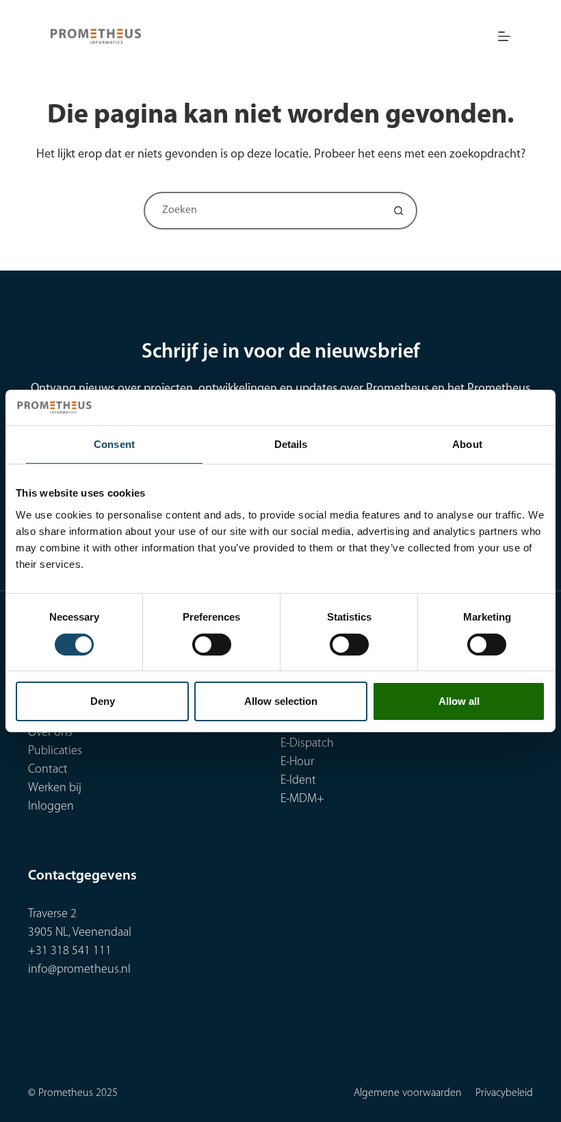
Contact (48, 770)
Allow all (459, 701)
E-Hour (297, 762)
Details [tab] (291, 444)
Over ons (50, 733)
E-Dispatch (307, 744)
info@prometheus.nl (79, 970)
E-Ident (298, 781)
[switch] (211, 645)
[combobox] (263, 210)
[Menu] (504, 36)
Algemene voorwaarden (408, 1093)
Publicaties (55, 751)
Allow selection (280, 701)
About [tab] (467, 444)
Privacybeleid (504, 1093)
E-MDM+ (302, 799)
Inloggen (51, 807)
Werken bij (54, 788)
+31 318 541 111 (70, 951)
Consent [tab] (114, 444)
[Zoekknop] (398, 210)
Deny (102, 701)
